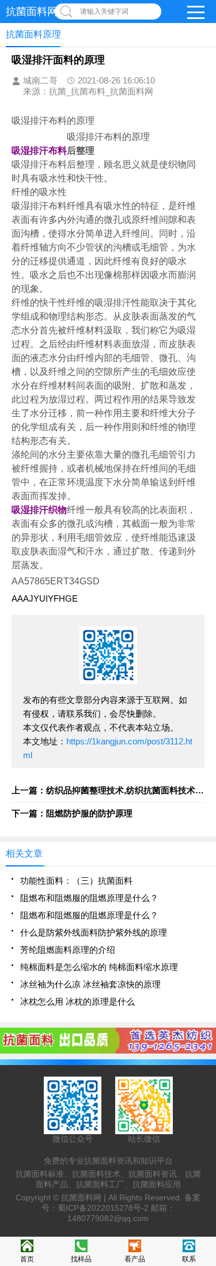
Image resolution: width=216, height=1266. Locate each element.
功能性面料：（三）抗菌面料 (76, 880)
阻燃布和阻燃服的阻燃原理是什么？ (89, 898)
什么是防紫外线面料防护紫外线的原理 (93, 932)
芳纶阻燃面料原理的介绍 (67, 950)
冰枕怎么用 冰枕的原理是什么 (77, 1001)
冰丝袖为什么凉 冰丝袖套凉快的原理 (90, 984)
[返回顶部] (204, 1127)
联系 (189, 1259)
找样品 (81, 1259)
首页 (27, 1259)
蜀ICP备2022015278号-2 (103, 1207)
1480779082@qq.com (108, 1218)
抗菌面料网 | (84, 1197)
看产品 (134, 1259)
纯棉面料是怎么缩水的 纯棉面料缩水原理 (99, 967)
